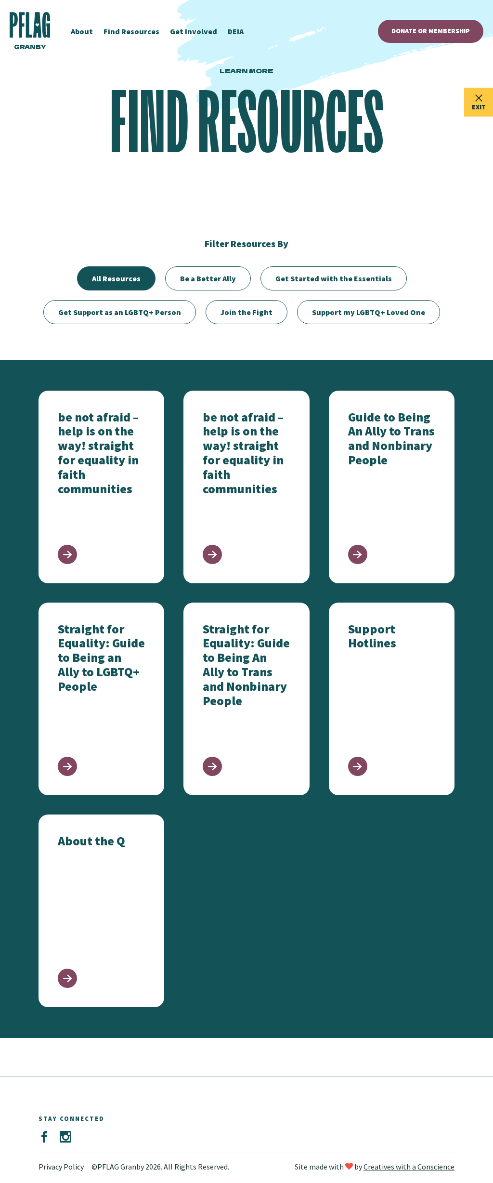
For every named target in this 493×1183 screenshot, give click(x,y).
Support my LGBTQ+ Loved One (368, 312)
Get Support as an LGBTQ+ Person (119, 312)
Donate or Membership (430, 30)
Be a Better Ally (208, 278)
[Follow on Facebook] (44, 1137)
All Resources (116, 278)
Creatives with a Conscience (408, 1166)
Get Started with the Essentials (333, 278)
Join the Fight (246, 312)
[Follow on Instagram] (65, 1137)
